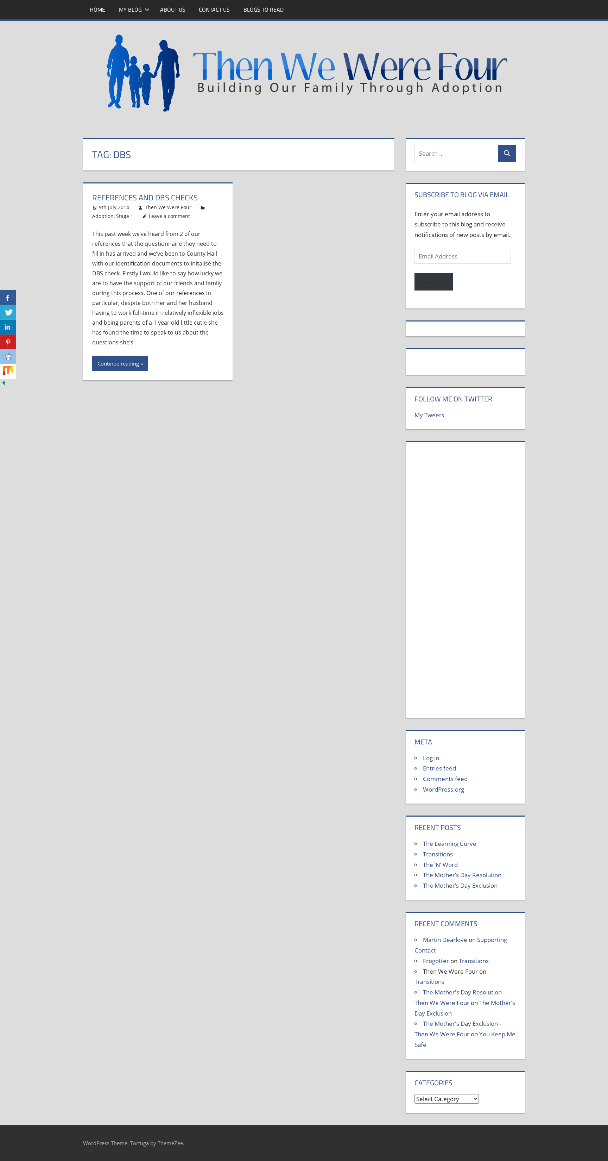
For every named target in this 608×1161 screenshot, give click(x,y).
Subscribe (433, 281)
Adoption (103, 216)
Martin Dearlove (445, 940)
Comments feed (445, 779)
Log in (431, 758)
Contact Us (214, 9)
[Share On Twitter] (8, 312)
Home (97, 9)
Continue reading (118, 363)
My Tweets (429, 415)
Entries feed (439, 768)
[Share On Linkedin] (8, 327)
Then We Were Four (168, 207)
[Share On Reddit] (8, 356)
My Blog (130, 9)
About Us (172, 9)
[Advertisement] (465, 583)
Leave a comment (169, 216)
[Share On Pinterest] (8, 342)
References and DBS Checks (145, 198)
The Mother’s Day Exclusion (460, 885)
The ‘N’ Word (440, 865)
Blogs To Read (263, 9)
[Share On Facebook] (8, 297)
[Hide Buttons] (3, 384)
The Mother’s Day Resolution (462, 875)
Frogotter (436, 961)
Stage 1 (124, 216)
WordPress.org (443, 789)
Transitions (438, 854)
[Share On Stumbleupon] (8, 371)
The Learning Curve (449, 843)
